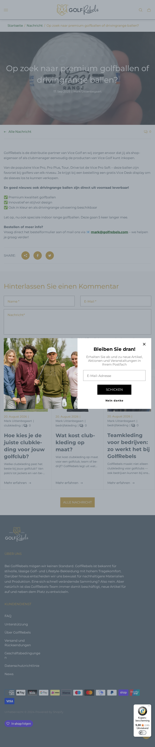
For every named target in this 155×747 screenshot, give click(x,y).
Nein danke (114, 400)
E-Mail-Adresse (99, 376)
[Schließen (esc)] (144, 344)
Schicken (114, 389)
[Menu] (149, 706)
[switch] (142, 732)
